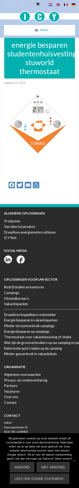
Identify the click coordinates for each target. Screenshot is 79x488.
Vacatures (12, 391)
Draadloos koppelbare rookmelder (30, 314)
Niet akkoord (53, 467)
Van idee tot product (19, 226)
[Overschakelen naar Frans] (66, 4)
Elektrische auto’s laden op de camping (33, 348)
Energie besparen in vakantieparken (31, 320)
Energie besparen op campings (27, 331)
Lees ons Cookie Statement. (39, 479)
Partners (11, 386)
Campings (11, 293)
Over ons (11, 397)
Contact (10, 402)
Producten (12, 221)
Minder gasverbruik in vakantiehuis (30, 354)
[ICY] (39, 14)
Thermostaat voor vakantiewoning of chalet (37, 337)
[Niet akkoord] (74, 461)
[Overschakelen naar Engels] (58, 4)
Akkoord (22, 467)
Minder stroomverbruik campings (29, 326)
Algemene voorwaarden (22, 374)
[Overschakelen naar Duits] (73, 4)
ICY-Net (10, 238)
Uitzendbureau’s (16, 298)
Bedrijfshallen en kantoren (24, 287)
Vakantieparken (16, 304)
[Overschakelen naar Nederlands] (50, 4)
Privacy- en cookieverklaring (25, 380)
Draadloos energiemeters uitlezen (30, 232)
